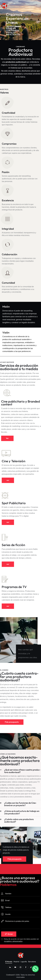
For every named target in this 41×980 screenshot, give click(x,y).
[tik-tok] (31, 967)
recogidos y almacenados (13, 941)
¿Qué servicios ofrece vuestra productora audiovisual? (22, 771)
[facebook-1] (25, 967)
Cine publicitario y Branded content (20, 402)
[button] (38, 5)
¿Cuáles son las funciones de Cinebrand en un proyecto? (20, 804)
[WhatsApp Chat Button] (35, 968)
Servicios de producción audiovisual (19, 367)
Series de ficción (13, 545)
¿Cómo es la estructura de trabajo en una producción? (21, 812)
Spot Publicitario (14, 503)
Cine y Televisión (13, 461)
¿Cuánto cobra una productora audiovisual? (19, 820)
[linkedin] (10, 967)
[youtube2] (15, 967)
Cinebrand (10, 975)
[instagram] (20, 967)
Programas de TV (14, 587)
